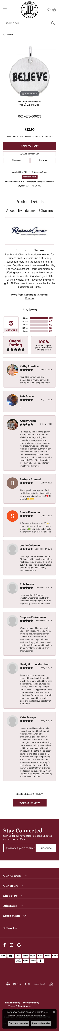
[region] (29, 71)
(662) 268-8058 (29, 104)
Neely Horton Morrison (34, 664)
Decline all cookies (18, 1023)
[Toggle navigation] (5, 9)
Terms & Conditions (19, 1006)
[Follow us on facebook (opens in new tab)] (4, 945)
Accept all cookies (41, 1023)
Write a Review (29, 803)
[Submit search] (53, 23)
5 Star (25, 318)
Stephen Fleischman (33, 617)
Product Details (29, 201)
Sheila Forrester (30, 512)
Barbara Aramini (30, 479)
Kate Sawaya (28, 717)
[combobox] (26, 23)
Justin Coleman (30, 545)
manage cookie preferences (31, 1015)
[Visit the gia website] (17, 984)
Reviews (29, 309)
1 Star (25, 331)
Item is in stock (29, 176)
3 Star (25, 324)
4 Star (25, 321)
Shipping (16, 160)
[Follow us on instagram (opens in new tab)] (11, 945)
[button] (49, 10)
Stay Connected (22, 830)
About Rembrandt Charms (29, 210)
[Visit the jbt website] (27, 984)
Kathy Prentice (29, 366)
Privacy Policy (31, 1002)
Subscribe (45, 848)
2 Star (25, 328)
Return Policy (12, 1002)
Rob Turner (27, 584)
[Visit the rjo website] (50, 984)
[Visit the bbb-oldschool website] (8, 984)
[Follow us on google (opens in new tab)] (19, 945)
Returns (43, 160)
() (51, 318)
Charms (9, 34)
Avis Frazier (27, 396)
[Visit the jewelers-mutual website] (39, 984)
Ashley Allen (28, 421)
